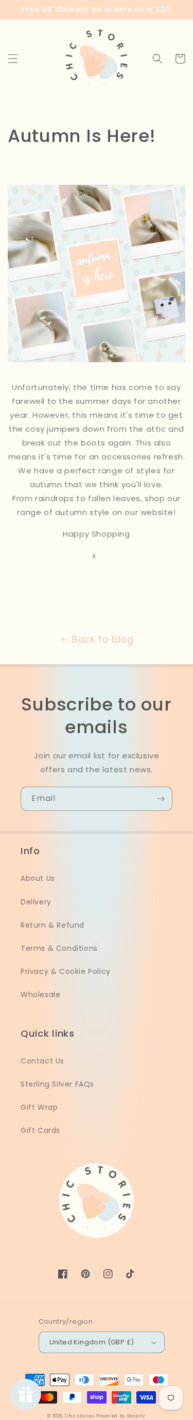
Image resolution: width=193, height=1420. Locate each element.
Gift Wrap (39, 1107)
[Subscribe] (160, 799)
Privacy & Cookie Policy (66, 971)
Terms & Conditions (59, 948)
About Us (38, 878)
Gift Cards (40, 1130)
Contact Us (42, 1061)
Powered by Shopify (121, 1416)
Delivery (36, 902)
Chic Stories (79, 1416)
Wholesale (40, 994)
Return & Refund (52, 925)
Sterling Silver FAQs (57, 1084)
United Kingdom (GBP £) (91, 1342)
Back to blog (102, 639)
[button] (13, 58)
